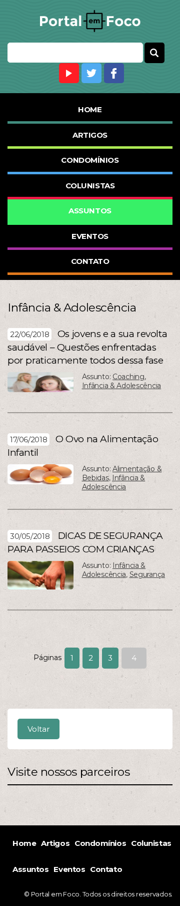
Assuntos (89, 210)
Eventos (90, 236)
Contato (90, 261)
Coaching (128, 376)
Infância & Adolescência (122, 385)
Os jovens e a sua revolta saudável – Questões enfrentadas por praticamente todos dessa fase (87, 347)
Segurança (147, 574)
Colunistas (90, 185)
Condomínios (89, 160)
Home (90, 109)
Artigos (90, 135)
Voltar (39, 729)
